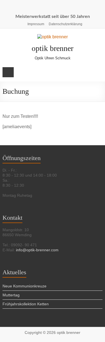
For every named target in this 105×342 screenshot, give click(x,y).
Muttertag (11, 295)
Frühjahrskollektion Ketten (26, 304)
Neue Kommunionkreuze (24, 286)
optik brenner (52, 48)
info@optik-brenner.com (37, 250)
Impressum (35, 24)
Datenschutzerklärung (65, 24)
